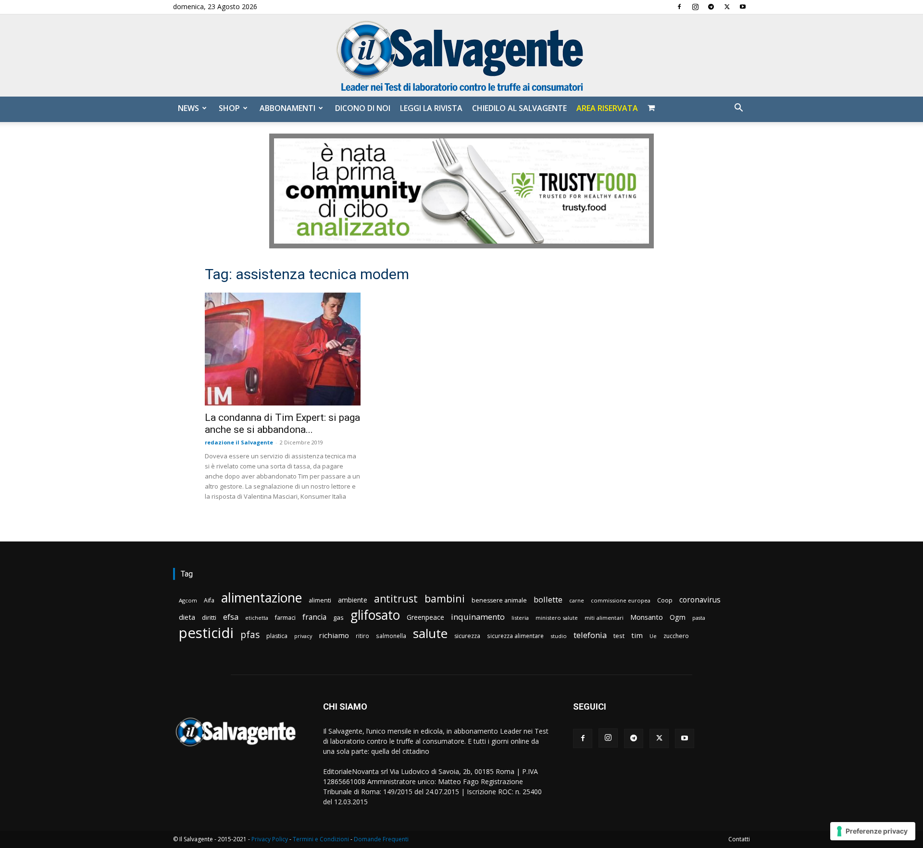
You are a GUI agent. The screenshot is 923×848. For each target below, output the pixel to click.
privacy (303, 635)
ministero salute (557, 617)
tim (637, 635)
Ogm (678, 617)
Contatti (739, 839)
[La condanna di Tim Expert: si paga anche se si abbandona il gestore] (283, 349)
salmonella (391, 635)
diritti (209, 617)
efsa (230, 617)
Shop (229, 108)
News (188, 108)
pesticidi (206, 633)
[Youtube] (743, 6)
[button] (738, 108)
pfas (250, 635)
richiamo (334, 635)
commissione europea (620, 600)
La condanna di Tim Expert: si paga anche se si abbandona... (282, 423)
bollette (548, 599)
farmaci (285, 618)
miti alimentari (604, 617)
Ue (653, 635)
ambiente (352, 599)
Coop (665, 600)
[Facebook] (679, 6)
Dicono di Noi (362, 108)
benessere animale (499, 600)
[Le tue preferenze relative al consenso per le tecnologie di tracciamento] (872, 831)
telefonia (590, 635)
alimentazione (261, 597)
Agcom (188, 600)
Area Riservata (607, 108)
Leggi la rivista (431, 108)
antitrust (396, 598)
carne (576, 600)
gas (338, 617)
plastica (276, 636)
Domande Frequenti (381, 839)
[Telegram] (711, 6)
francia (314, 617)
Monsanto (646, 617)
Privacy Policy (269, 839)
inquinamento (478, 617)
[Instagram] (695, 6)
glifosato (375, 615)
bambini (444, 598)
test (618, 635)
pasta (698, 617)
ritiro (362, 635)
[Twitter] (727, 6)
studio (558, 635)
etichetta (256, 617)
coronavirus (700, 600)
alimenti (320, 600)
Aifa (209, 600)
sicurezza (467, 636)
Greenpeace (425, 617)
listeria (520, 617)
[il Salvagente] (461, 55)
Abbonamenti (287, 108)
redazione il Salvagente (239, 442)
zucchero (676, 636)
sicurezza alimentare (515, 635)
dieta (187, 617)
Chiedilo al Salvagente (519, 108)
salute (430, 633)
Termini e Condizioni (321, 839)
